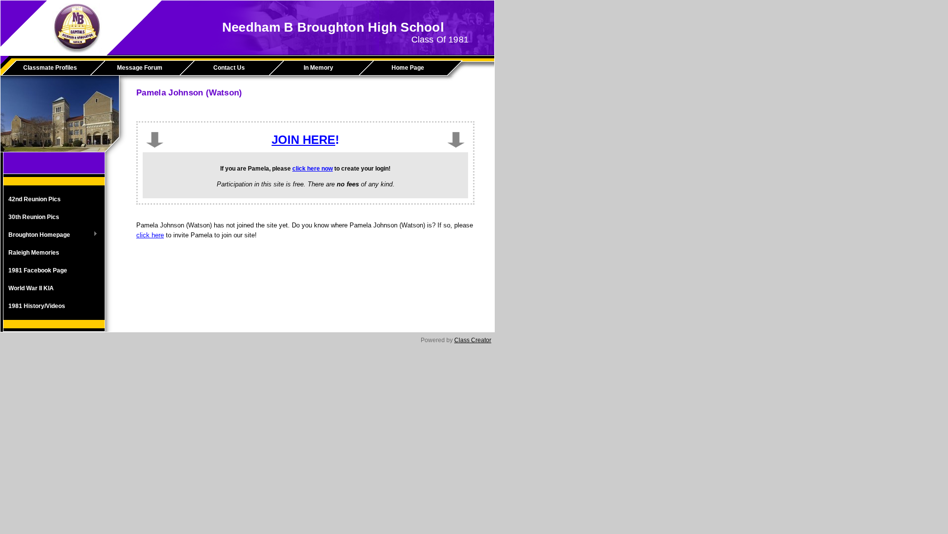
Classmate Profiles (50, 67)
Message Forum (139, 67)
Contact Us (229, 67)
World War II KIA (31, 288)
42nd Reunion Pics (34, 199)
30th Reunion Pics (33, 217)
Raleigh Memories (33, 252)
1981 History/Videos (36, 306)
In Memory (318, 67)
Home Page (408, 67)
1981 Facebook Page (37, 270)
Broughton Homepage (36, 235)
